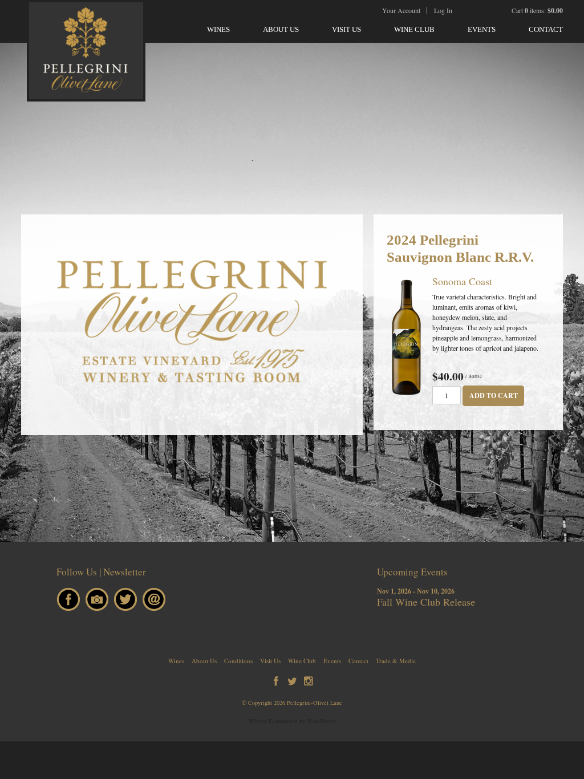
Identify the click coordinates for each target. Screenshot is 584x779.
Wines (218, 29)
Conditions (238, 660)
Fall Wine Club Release (426, 601)
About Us (281, 29)
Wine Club (414, 29)
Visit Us (346, 29)
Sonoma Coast (462, 281)
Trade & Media (396, 660)
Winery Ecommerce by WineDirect (292, 721)
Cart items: (537, 10)
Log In (443, 10)
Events (482, 29)
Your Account (401, 10)
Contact (546, 29)
